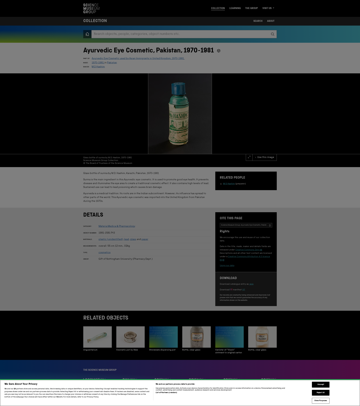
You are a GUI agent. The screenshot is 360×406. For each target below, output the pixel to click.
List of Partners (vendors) (166, 393)
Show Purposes (320, 401)
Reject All (321, 393)
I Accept (320, 384)
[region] (180, 393)
